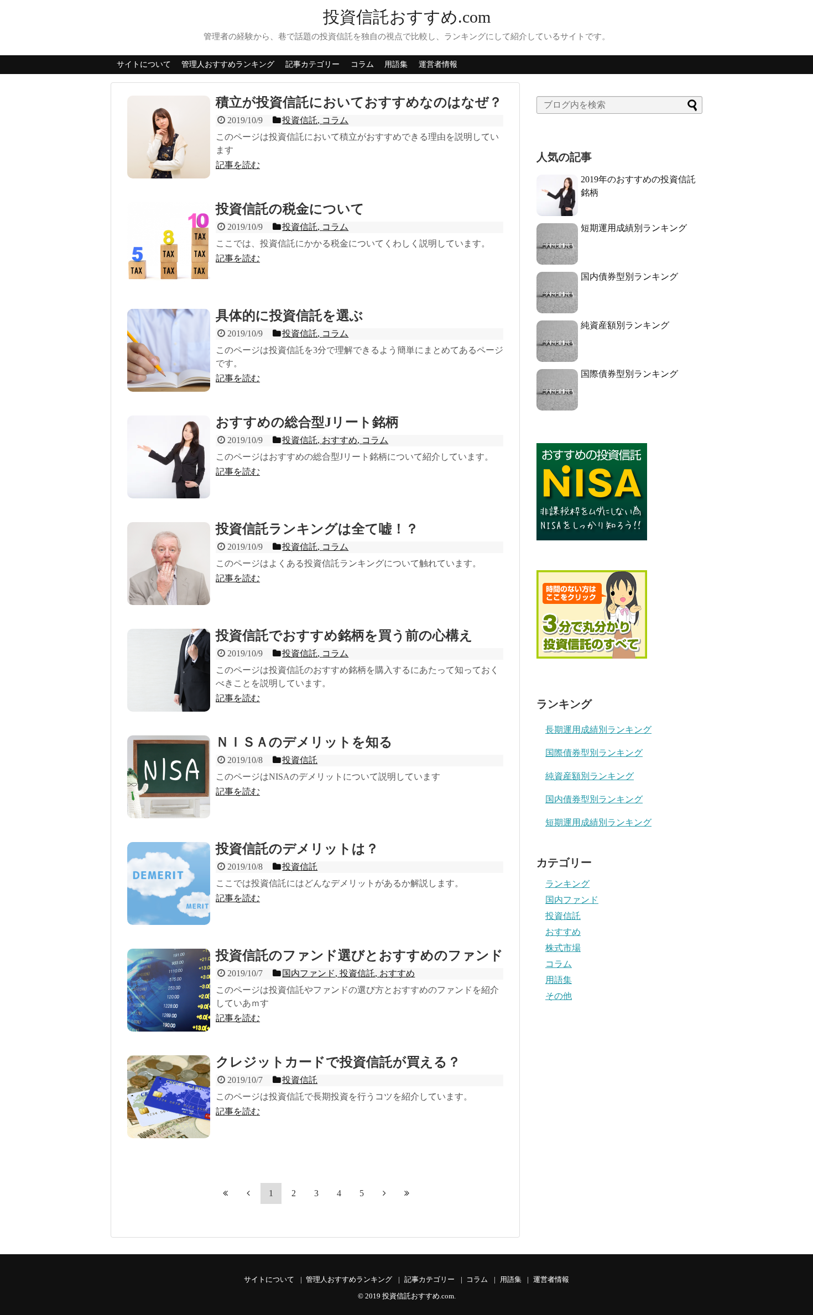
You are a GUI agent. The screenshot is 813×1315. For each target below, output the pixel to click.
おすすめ (563, 932)
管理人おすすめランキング (227, 64)
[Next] (384, 1192)
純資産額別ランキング (625, 325)
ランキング (567, 883)
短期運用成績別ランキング (634, 228)
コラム (362, 64)
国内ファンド (571, 899)
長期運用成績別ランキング (598, 729)
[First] (225, 1192)
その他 (558, 996)
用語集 (396, 64)
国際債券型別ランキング (629, 373)
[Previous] (248, 1192)
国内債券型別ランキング (629, 276)
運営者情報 (438, 64)
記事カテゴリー (312, 64)
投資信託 (563, 916)
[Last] (407, 1192)
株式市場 (563, 948)
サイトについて (144, 64)
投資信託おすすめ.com (407, 17)
